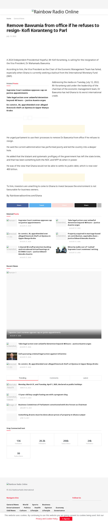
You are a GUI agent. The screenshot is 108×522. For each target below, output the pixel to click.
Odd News (11, 510)
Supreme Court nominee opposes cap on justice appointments (35, 221)
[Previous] (25, 118)
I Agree (66, 519)
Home (9, 18)
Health (38, 507)
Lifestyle (34, 510)
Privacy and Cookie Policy (46, 518)
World (25, 504)
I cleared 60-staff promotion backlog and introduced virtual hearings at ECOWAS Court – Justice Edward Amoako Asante (34, 250)
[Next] (30, 118)
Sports (35, 504)
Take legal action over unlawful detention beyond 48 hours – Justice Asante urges (84, 222)
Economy (60, 507)
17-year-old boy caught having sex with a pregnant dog (43, 394)
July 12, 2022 (11, 36)
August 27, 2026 (25, 226)
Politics (27, 507)
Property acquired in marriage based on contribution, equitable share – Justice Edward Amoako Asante (84, 235)
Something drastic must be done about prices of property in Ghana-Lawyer (51, 415)
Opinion (48, 507)
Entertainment (13, 507)
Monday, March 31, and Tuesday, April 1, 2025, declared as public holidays (50, 384)
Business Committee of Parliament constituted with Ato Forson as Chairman (52, 404)
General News (19, 18)
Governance (59, 510)
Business (46, 504)
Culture (23, 510)
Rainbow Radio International (23, 490)
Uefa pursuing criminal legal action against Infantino (42, 354)
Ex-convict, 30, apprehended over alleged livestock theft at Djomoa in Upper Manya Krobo (28, 107)
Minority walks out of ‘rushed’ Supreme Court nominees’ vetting (83, 248)
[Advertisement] (54, 4)
